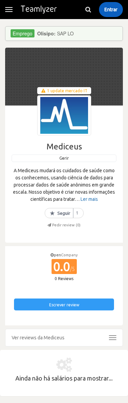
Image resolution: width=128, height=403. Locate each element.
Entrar (110, 9)
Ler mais (89, 199)
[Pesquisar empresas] (88, 9)
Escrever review (64, 305)
